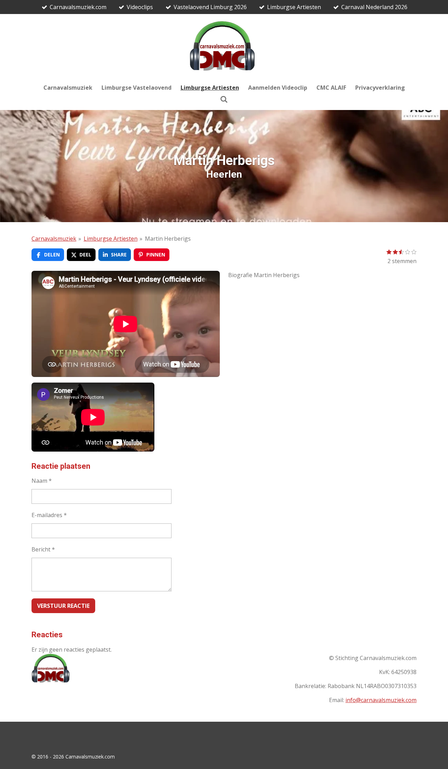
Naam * (41, 481)
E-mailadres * (49, 515)
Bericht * (43, 549)
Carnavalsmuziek (53, 238)
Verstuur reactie (63, 606)
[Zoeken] (224, 99)
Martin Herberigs (168, 238)
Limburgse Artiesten (111, 238)
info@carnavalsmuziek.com (380, 700)
